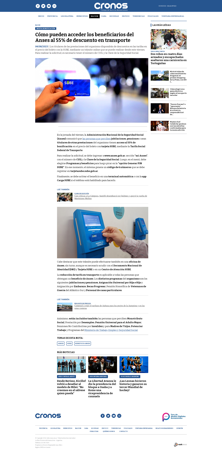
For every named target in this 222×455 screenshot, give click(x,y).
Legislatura (67, 16)
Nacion (94, 16)
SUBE (69, 343)
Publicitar (94, 431)
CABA (103, 16)
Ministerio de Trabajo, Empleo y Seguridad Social (111, 330)
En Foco (126, 16)
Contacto (123, 431)
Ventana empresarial (172, 16)
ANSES (61, 343)
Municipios (82, 16)
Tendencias (139, 16)
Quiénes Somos (109, 431)
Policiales (153, 16)
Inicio (41, 16)
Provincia (52, 16)
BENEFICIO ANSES (82, 343)
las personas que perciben (96, 138)
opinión (179, 428)
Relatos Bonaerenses (164, 428)
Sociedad (114, 16)
